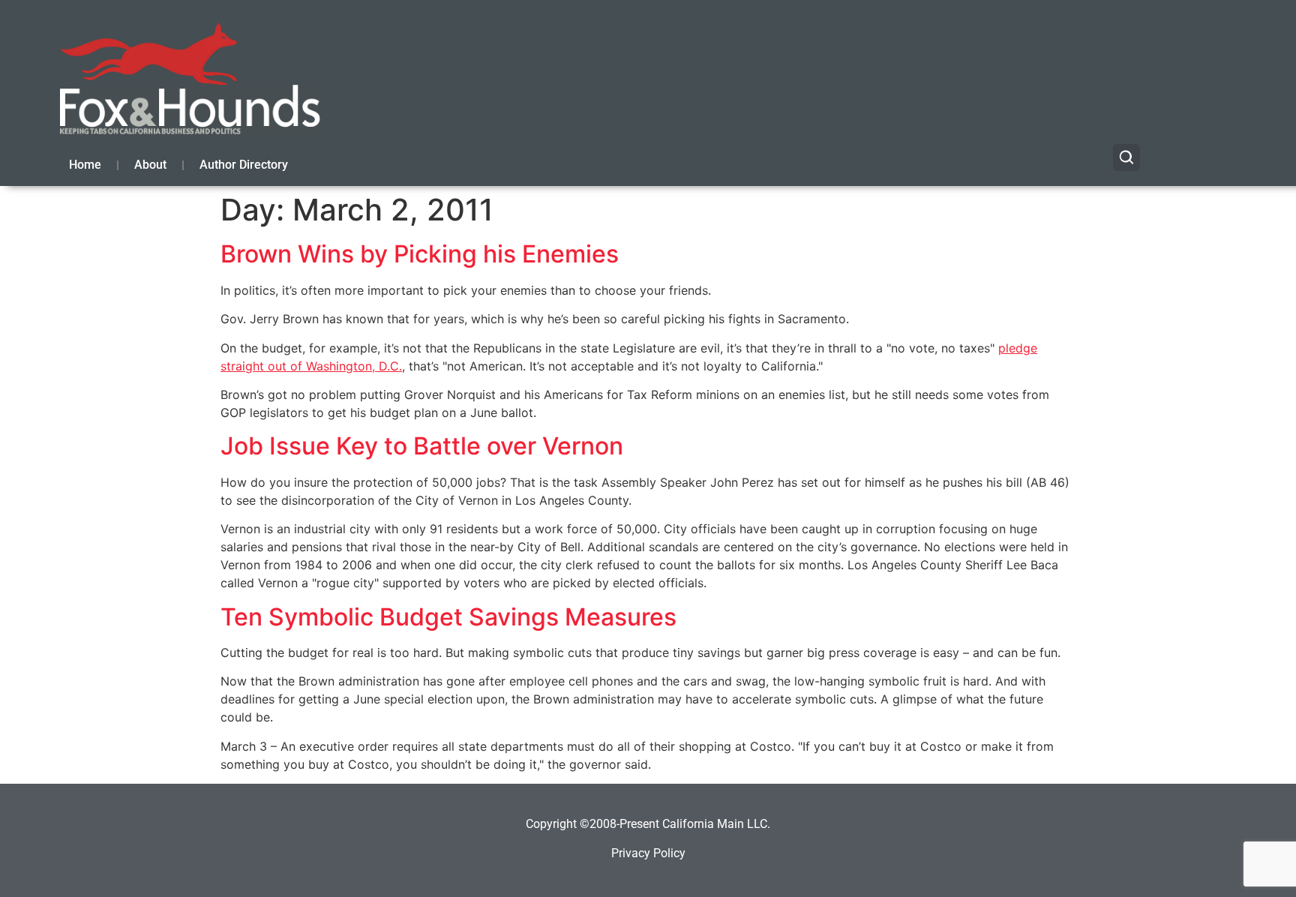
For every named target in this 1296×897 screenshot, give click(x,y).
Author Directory (244, 165)
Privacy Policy (648, 853)
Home (85, 165)
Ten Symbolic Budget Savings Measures (448, 617)
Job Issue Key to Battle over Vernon (421, 445)
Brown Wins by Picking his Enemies (419, 253)
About (150, 165)
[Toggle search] (1126, 157)
